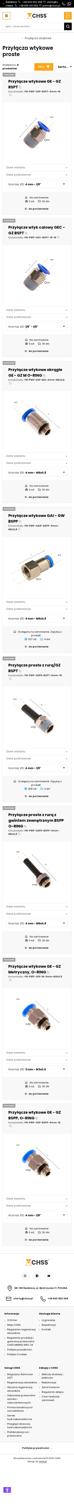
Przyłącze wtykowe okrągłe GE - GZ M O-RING (35, 372)
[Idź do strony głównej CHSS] (37, 1262)
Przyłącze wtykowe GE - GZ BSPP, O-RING (34, 1115)
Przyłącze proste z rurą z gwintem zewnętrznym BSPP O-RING (36, 820)
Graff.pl (43, 1461)
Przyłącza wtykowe (38, 38)
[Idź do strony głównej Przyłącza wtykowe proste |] (37, 15)
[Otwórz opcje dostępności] (7, 1490)
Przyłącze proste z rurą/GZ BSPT (34, 668)
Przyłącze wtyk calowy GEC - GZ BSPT (36, 230)
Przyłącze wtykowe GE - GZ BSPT (34, 84)
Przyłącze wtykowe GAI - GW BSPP (36, 518)
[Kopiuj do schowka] (20, 87)
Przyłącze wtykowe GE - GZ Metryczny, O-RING (34, 969)
